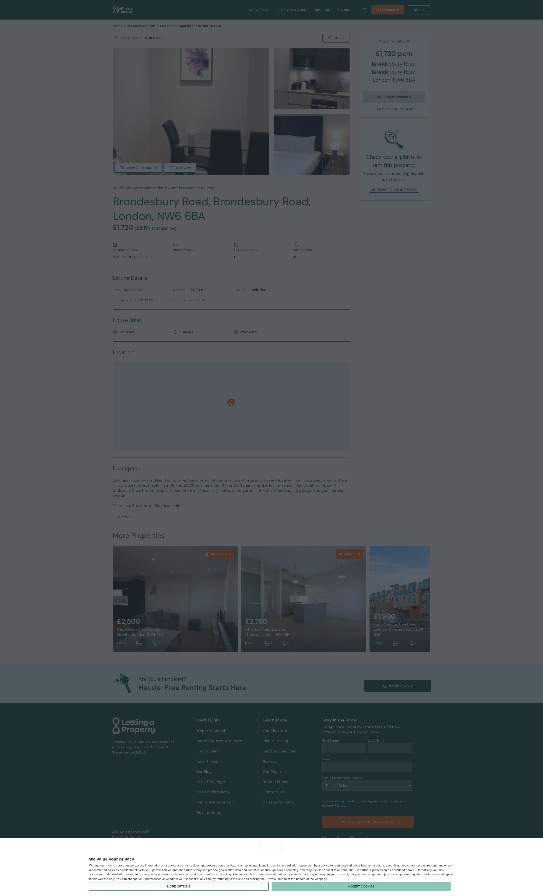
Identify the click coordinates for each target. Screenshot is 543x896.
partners (111, 865)
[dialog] (271, 867)
